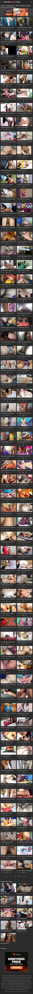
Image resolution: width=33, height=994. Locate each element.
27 (21, 876)
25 (15, 876)
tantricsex (11, 2)
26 (18, 876)
